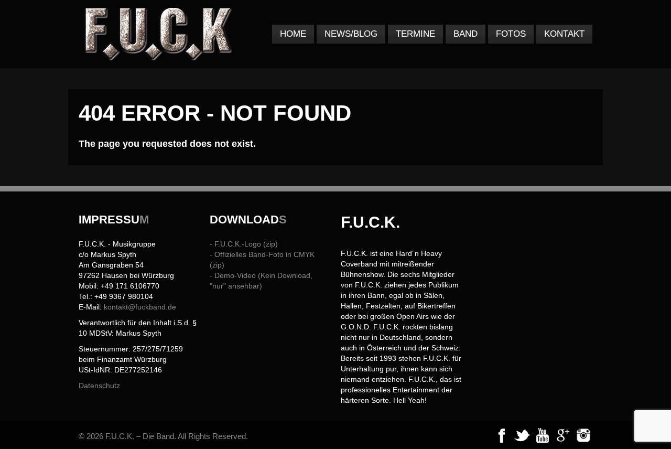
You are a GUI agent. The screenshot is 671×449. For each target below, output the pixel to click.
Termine (415, 34)
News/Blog (350, 34)
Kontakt (564, 34)
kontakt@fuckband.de (140, 307)
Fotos (511, 34)
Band (465, 34)
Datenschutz (99, 385)
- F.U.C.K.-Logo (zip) (244, 244)
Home (293, 34)
